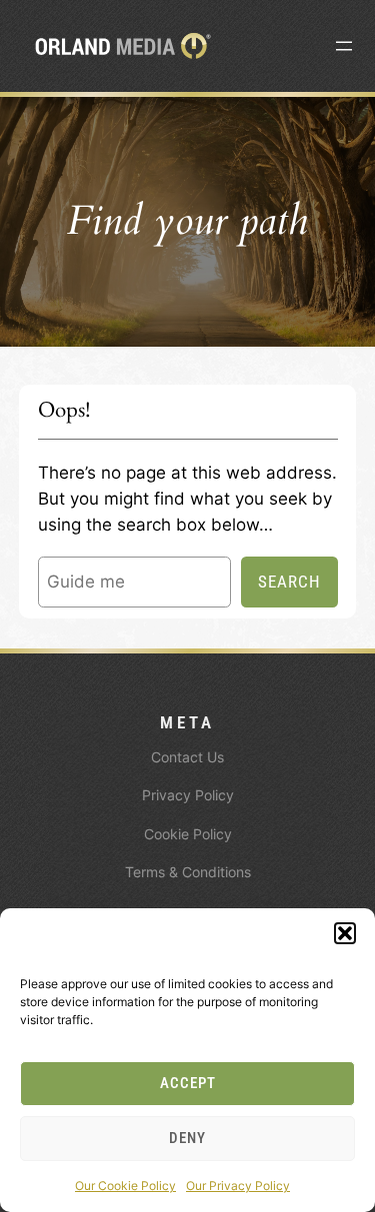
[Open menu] (344, 46)
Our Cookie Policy (125, 1185)
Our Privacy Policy (238, 1185)
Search (289, 582)
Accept (188, 1083)
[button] (345, 933)
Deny (187, 1138)
